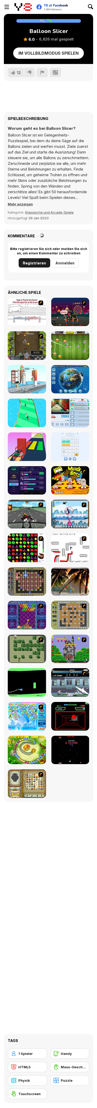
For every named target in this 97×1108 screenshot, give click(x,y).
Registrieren (34, 263)
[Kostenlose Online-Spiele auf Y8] (23, 7)
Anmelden (64, 263)
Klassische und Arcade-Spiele (49, 212)
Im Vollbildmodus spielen (48, 53)
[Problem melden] (42, 72)
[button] (20, 204)
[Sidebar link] (7, 7)
